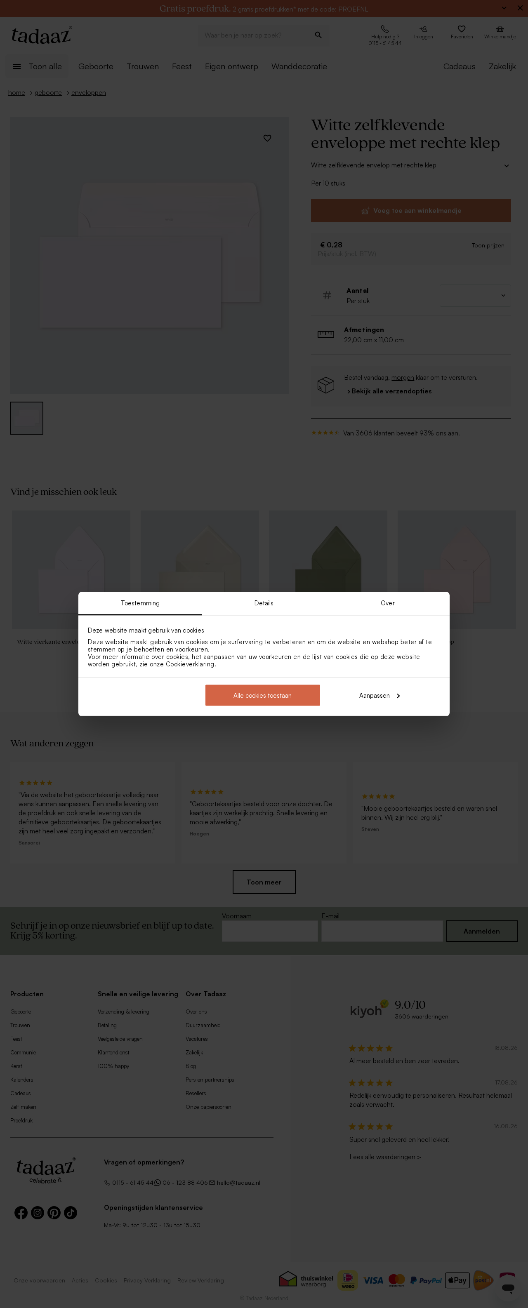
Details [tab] (264, 603)
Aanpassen (374, 695)
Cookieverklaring (190, 664)
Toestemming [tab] (140, 603)
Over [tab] (387, 603)
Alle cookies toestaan (262, 695)
